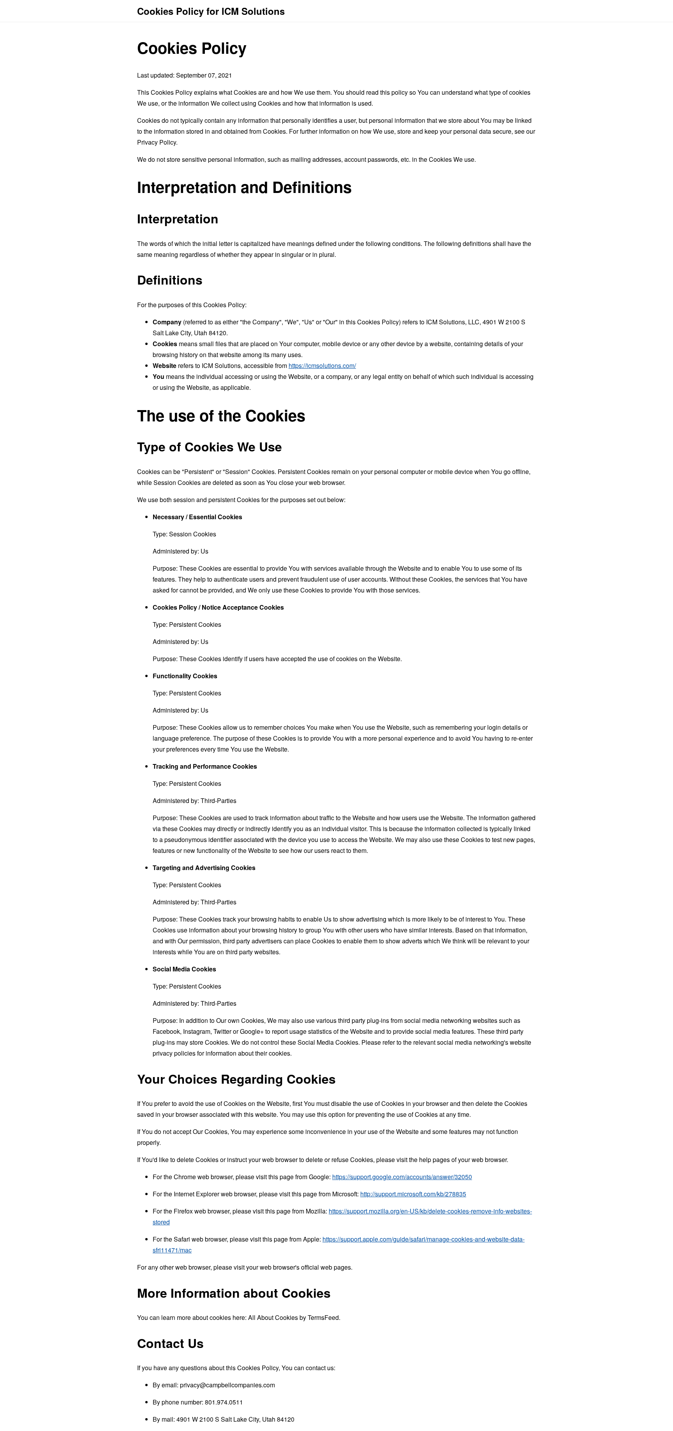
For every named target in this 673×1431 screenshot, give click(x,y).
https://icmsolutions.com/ (322, 365)
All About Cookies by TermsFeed (293, 1317)
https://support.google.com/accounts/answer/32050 (402, 1176)
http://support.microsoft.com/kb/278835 (413, 1193)
